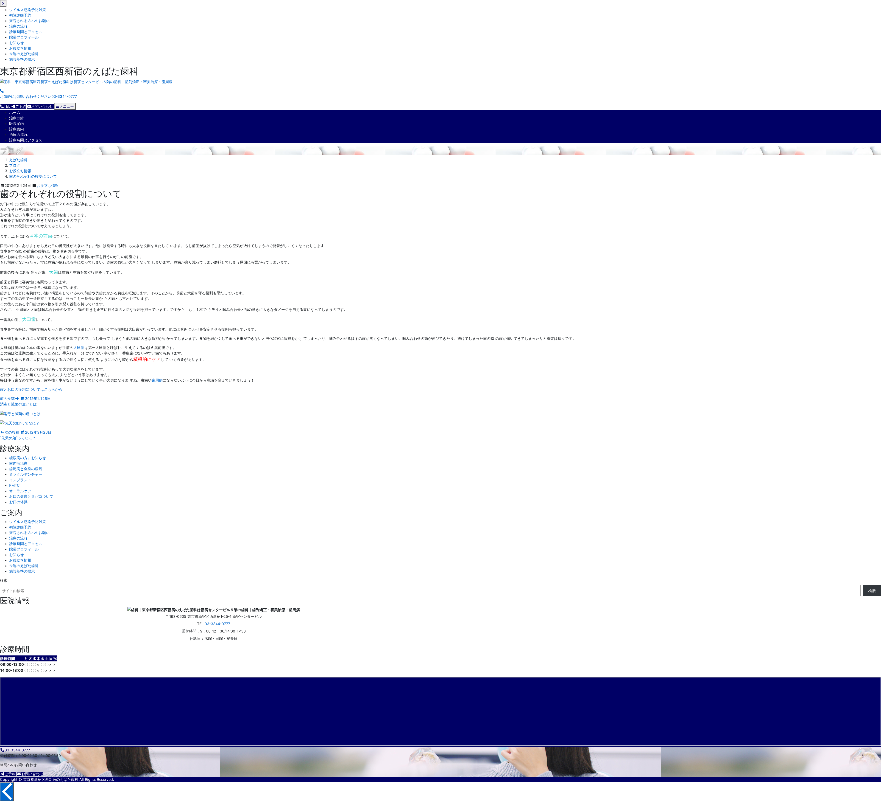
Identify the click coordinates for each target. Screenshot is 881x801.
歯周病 (157, 380)
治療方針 (16, 118)
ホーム (14, 112)
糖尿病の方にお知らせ (27, 457)
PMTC (14, 485)
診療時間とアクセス (25, 31)
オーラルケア (20, 491)
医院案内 (16, 123)
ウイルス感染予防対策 (27, 9)
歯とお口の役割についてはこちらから (31, 389)
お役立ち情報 (20, 48)
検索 (3, 580)
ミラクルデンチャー (25, 474)
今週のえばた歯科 (24, 53)
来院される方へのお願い (29, 20)
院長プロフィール (24, 37)
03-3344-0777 (217, 623)
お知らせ (16, 42)
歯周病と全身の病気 (25, 469)
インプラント (20, 480)
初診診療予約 (20, 15)
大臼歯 (78, 347)
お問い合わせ (32, 774)
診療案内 (16, 129)
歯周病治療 (18, 463)
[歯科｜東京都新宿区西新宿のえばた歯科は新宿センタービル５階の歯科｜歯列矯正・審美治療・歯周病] (86, 82)
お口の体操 (18, 502)
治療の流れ (18, 26)
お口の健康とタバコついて (31, 496)
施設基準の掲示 (22, 59)
